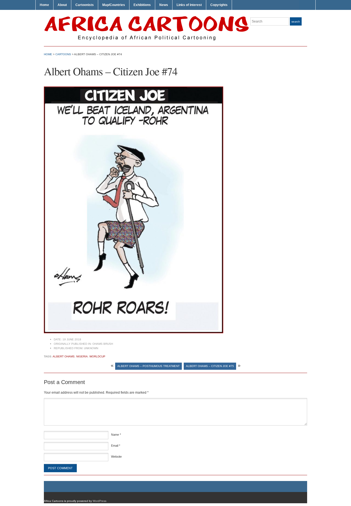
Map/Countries (113, 5)
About (62, 5)
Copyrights (219, 5)
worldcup (97, 356)
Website (116, 456)
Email (115, 445)
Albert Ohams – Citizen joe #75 (210, 366)
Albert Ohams (64, 356)
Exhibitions (142, 5)
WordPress (99, 500)
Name (116, 434)
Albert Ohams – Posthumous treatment (148, 366)
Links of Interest (189, 5)
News (163, 5)
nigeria (82, 356)
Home (44, 5)
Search (295, 21)
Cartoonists (84, 5)
